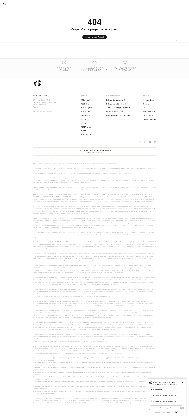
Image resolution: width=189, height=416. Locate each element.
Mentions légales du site (114, 111)
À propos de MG (148, 100)
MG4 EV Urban (86, 127)
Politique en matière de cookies (117, 104)
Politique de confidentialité (115, 100)
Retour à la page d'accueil (94, 37)
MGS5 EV (84, 123)
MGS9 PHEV (85, 115)
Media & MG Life (149, 111)
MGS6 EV (84, 119)
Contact (146, 104)
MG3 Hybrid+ (85, 104)
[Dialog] (176, 412)
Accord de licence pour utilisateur (118, 108)
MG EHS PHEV (86, 111)
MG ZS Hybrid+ (86, 100)
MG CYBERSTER (87, 135)
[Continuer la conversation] (181, 408)
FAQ (144, 108)
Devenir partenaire (149, 119)
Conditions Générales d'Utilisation (118, 115)
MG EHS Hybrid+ (87, 108)
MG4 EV (83, 131)
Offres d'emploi (148, 115)
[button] (157, 389)
